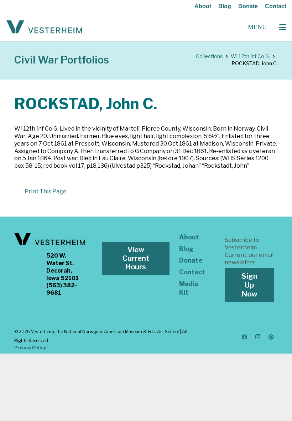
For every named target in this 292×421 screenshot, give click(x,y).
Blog (224, 6)
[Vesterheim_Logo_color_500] (44, 27)
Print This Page (46, 191)
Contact (275, 6)
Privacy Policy (30, 347)
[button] (283, 27)
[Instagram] (258, 337)
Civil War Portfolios (61, 60)
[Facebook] (244, 337)
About (202, 6)
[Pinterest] (271, 337)
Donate (248, 6)
